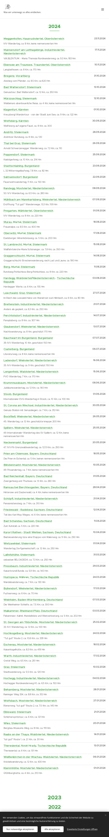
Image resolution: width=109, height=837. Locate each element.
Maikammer (11, 611)
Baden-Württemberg (31, 599)
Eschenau (10, 644)
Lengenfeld (11, 371)
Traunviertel (41, 64)
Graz (22, 293)
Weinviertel (49, 199)
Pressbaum (11, 566)
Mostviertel (23, 188)
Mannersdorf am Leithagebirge (23, 50)
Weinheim (10, 599)
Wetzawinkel (12, 543)
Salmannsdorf (13, 177)
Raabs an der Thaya (16, 734)
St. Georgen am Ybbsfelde (21, 622)
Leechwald (11, 293)
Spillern (8, 427)
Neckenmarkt (12, 442)
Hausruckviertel (33, 38)
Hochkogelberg (13, 633)
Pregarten (10, 210)
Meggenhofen (13, 38)
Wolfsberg (10, 121)
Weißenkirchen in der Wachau (23, 757)
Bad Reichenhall (14, 476)
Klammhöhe (11, 768)
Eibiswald (9, 712)
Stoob (7, 394)
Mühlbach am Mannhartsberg (22, 199)
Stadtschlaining (13, 166)
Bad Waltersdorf (15, 87)
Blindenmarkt (12, 465)
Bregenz (9, 76)
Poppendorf (11, 154)
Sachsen (39, 509)
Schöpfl (8, 498)
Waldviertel (23, 278)
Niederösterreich (15, 53)
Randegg (9, 188)
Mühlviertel (25, 210)
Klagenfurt (10, 109)
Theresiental (12, 745)
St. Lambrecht (13, 244)
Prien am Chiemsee (16, 453)
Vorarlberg (23, 76)
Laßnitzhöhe (11, 554)
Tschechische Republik (44, 577)
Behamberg (11, 689)
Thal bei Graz (12, 143)
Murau (8, 222)
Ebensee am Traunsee (18, 64)
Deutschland (48, 453)
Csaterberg (11, 349)
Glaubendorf (12, 326)
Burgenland (31, 166)
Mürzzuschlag (12, 98)
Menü (102, 9)
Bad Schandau (13, 521)
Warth (8, 655)
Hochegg (9, 678)
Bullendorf (10, 588)
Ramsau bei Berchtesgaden (21, 487)
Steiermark (34, 87)
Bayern (34, 453)
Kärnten (23, 109)
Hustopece (11, 577)
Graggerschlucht (14, 255)
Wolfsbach (10, 700)
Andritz (8, 132)
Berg (7, 266)
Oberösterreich (54, 38)
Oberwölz (10, 233)
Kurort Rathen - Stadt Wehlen (22, 532)
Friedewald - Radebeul (18, 509)
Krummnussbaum (15, 382)
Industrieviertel (54, 50)
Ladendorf (10, 360)
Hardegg (9, 278)
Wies (7, 723)
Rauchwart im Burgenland (20, 338)
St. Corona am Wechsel (18, 405)
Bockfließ (9, 416)
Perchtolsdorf (12, 315)
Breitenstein (11, 304)
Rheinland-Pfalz (30, 611)
